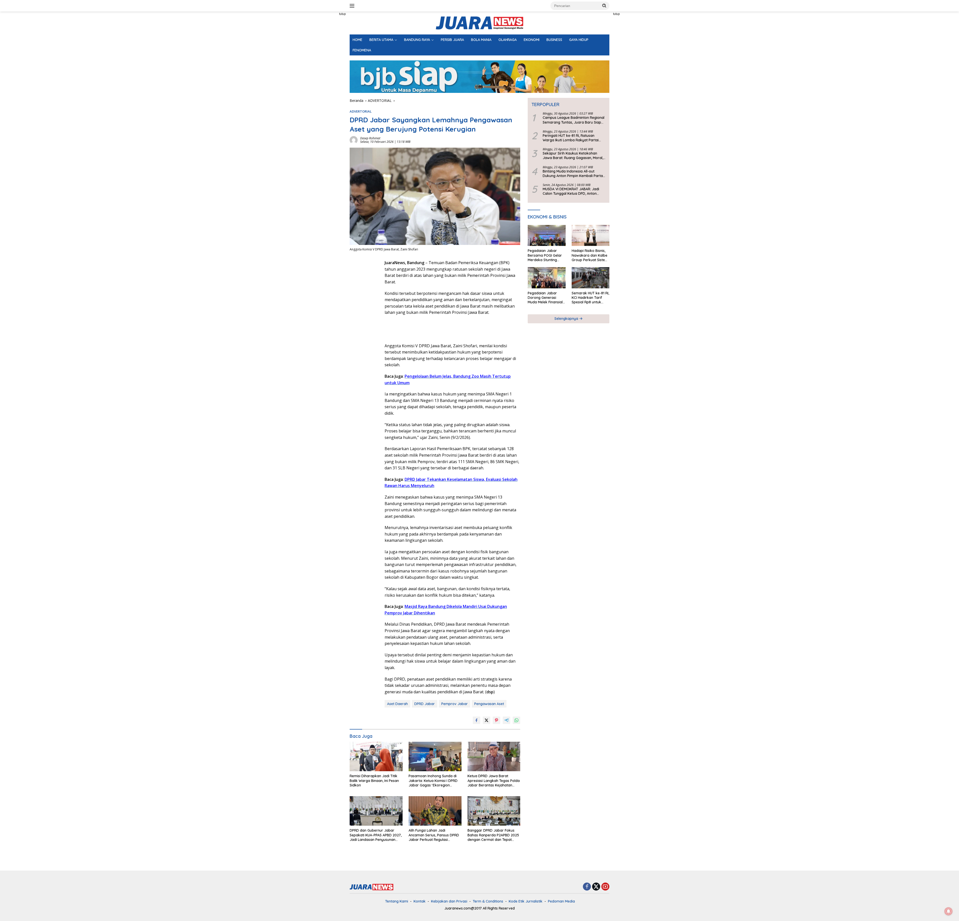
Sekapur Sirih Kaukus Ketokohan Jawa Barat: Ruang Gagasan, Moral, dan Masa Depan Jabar (573, 155)
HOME (357, 39)
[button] (604, 5)
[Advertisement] (327, 86)
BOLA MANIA (481, 39)
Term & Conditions (488, 901)
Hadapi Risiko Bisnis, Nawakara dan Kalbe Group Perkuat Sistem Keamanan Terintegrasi (590, 255)
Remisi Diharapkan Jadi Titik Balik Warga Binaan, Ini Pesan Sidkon (374, 780)
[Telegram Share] (506, 720)
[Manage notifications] (949, 911)
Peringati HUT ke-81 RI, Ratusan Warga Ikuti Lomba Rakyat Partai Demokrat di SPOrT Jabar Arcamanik (574, 137)
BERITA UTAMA (381, 39)
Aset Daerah (397, 704)
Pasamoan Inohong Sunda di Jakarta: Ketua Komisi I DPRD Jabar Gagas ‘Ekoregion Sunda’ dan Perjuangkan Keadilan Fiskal (433, 780)
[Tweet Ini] (486, 720)
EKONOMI (531, 39)
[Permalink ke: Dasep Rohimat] (354, 139)
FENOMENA (362, 50)
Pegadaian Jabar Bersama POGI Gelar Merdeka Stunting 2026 (545, 255)
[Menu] (353, 5)
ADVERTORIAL (361, 111)
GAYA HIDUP (578, 39)
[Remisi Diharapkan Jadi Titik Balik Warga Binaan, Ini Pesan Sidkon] (376, 756)
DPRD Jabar (424, 704)
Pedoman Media (561, 901)
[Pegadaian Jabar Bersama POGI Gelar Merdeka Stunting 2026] (546, 235)
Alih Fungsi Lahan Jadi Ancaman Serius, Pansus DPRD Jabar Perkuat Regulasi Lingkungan (434, 835)
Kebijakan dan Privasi (449, 901)
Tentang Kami (396, 901)
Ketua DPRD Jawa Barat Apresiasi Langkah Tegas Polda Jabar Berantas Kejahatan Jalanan (494, 780)
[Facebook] (587, 887)
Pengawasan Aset (489, 704)
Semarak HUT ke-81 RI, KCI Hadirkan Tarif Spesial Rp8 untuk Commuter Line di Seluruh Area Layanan (590, 298)
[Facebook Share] (476, 720)
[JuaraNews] (479, 22)
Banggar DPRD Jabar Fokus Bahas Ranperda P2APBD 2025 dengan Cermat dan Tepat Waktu (493, 835)
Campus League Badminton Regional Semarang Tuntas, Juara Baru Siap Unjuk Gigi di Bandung (573, 120)
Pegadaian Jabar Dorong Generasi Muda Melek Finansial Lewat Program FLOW (546, 298)
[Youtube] (605, 887)
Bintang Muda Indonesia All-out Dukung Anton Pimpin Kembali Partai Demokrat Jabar (573, 173)
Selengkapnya (566, 319)
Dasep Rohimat (370, 138)
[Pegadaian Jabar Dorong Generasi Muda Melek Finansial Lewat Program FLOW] (546, 277)
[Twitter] (596, 887)
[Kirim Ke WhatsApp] (516, 720)
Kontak (420, 901)
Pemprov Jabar (454, 704)
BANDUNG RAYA (417, 39)
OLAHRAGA (507, 39)
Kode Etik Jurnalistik (525, 901)
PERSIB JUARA (452, 39)
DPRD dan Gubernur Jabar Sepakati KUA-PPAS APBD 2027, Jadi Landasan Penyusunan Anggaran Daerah (376, 835)
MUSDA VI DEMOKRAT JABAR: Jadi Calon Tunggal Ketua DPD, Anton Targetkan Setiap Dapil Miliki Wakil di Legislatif (573, 191)
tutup (342, 14)
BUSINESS (554, 39)
